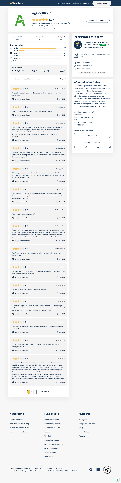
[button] (92, 56)
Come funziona (64, 3)
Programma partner (87, 424)
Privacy (38, 468)
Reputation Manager (52, 440)
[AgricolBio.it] (20, 20)
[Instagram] (110, 147)
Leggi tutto (102, 106)
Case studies (84, 432)
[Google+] (86, 147)
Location (47, 432)
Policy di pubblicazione (54, 468)
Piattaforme (49, 456)
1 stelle (15, 58)
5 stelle (15, 48)
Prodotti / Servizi (28, 79)
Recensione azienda (51, 420)
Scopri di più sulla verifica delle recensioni (92, 73)
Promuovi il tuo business (18, 432)
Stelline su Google (51, 448)
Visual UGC (48, 436)
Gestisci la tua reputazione (19, 428)
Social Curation (50, 452)
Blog (81, 428)
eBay (38, 79)
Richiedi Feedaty (102, 3)
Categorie (83, 420)
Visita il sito (92, 135)
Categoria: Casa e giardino (83, 130)
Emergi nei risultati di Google (19, 424)
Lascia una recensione (97, 20)
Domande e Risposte (52, 428)
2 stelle (15, 56)
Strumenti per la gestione (53, 444)
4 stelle (15, 51)
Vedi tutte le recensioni (21, 61)
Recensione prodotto (52, 424)
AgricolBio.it (41, 13)
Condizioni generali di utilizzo (20, 468)
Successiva (45, 392)
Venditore (15, 79)
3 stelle (15, 53)
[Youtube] (98, 147)
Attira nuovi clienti (16, 420)
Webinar (82, 436)
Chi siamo (77, 3)
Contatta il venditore (92, 142)
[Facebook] (74, 147)
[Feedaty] (16, 4)
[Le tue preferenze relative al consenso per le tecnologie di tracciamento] (117, 479)
